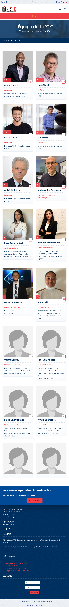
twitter (10, 528)
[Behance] (9, 80)
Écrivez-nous (35, 501)
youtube (7, 528)
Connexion (4, 2)
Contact (34, 16)
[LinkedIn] (4, 80)
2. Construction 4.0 (11, 565)
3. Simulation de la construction (16, 568)
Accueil (5, 40)
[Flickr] (6, 80)
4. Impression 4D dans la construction (17, 571)
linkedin (13, 528)
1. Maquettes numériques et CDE (16, 563)
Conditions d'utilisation (34, 605)
